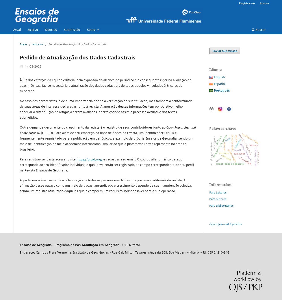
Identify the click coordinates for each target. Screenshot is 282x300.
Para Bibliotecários (221, 206)
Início (23, 44)
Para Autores (217, 199)
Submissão (72, 30)
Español (220, 84)
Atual (17, 30)
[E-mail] (211, 110)
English (219, 77)
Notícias (51, 30)
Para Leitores (217, 192)
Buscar (260, 30)
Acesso (264, 3)
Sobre (91, 30)
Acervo (33, 30)
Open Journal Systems (225, 224)
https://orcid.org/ (89, 159)
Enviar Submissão (224, 51)
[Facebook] (229, 110)
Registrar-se (247, 3)
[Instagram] (220, 110)
